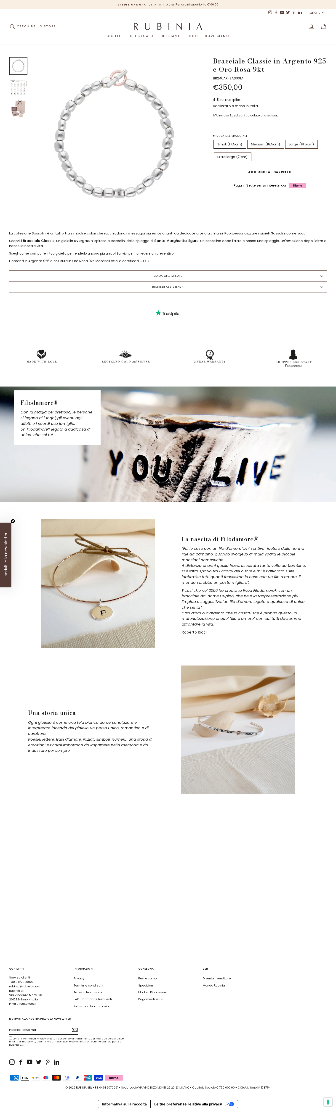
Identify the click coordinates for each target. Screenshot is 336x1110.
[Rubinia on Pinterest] (47, 1062)
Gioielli (114, 36)
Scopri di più (308, 944)
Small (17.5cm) (229, 144)
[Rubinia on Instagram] (12, 1062)
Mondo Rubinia (214, 985)
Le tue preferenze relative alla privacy (188, 1104)
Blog (193, 36)
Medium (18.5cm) (265, 144)
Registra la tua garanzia (91, 1006)
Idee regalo (141, 36)
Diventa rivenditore (217, 978)
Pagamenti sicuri (150, 999)
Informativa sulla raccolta (124, 1104)
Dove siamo (217, 36)
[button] (5, 555)
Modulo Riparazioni (152, 992)
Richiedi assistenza (168, 287)
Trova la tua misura (88, 992)
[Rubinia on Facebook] (21, 1062)
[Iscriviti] (75, 1030)
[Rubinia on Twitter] (38, 1062)
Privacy (79, 978)
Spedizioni (237, 115)
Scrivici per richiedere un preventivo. (145, 253)
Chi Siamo (170, 36)
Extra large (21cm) (232, 156)
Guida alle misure (168, 276)
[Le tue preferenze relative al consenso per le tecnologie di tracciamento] (328, 1102)
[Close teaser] (13, 521)
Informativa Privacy (33, 1038)
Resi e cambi (147, 978)
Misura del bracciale (230, 136)
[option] (168, 4)
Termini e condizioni (88, 985)
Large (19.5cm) (301, 144)
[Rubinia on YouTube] (29, 1062)
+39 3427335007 (21, 982)
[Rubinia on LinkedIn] (56, 1062)
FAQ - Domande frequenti (93, 999)
